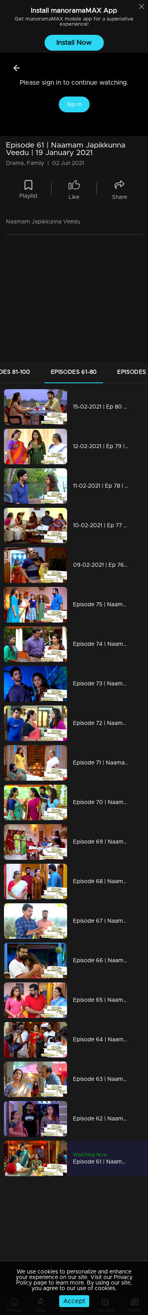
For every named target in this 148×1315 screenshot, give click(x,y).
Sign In (74, 104)
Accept (74, 1301)
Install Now (74, 42)
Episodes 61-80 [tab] (74, 372)
